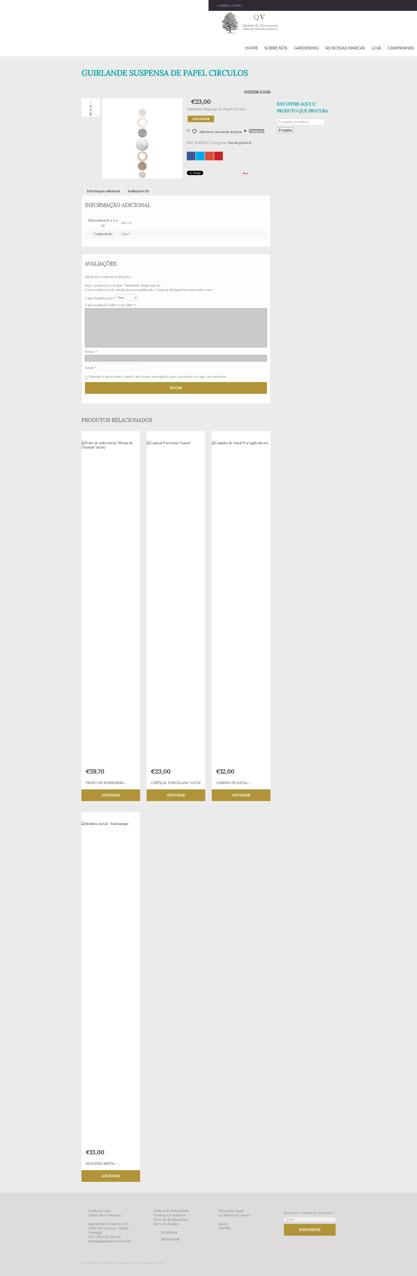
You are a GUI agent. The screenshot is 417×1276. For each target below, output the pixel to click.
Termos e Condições (170, 1215)
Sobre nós (276, 48)
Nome (91, 352)
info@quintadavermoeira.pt (109, 1241)
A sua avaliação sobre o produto (110, 305)
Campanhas (401, 48)
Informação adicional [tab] (103, 191)
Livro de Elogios (166, 1224)
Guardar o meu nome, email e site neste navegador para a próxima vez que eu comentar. (158, 376)
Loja (376, 48)
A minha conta (230, 6)
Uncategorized (239, 143)
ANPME (225, 1228)
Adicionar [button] (111, 795)
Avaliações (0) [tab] (138, 191)
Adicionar (201, 119)
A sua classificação (100, 298)
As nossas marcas (345, 48)
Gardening (306, 48)
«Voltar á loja (257, 92)
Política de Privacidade (171, 1211)
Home (251, 48)
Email (90, 368)
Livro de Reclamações (171, 1219)
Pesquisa (285, 130)
